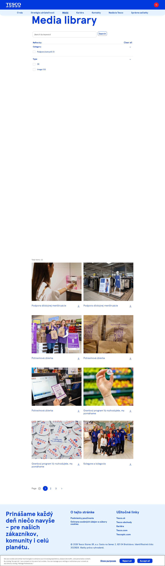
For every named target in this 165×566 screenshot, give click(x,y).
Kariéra (80, 12)
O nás (20, 12)
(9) (38, 64)
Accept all (145, 560)
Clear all (128, 42)
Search (102, 33)
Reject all (127, 560)
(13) (41, 69)
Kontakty (96, 12)
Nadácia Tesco (116, 12)
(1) (45, 51)
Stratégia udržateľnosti (42, 12)
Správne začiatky (139, 12)
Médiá (65, 12)
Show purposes (108, 560)
